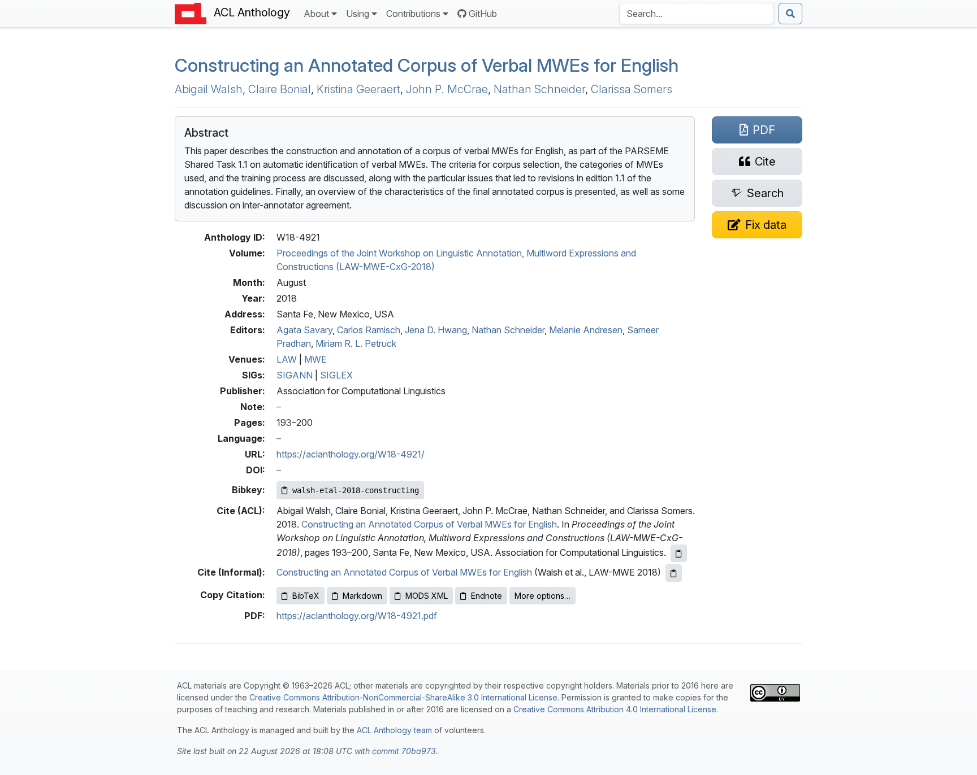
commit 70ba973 (404, 751)
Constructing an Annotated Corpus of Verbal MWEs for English (429, 524)
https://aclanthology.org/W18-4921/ (350, 454)
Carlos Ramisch (368, 330)
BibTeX (305, 595)
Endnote (486, 595)
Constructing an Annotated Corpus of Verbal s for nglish (426, 65)
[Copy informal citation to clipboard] (673, 573)
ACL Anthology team (394, 730)
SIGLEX (336, 375)
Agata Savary (304, 330)
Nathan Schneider (539, 89)
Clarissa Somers (631, 89)
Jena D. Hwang (436, 330)
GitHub (483, 13)
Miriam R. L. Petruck (355, 343)
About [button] (316, 13)
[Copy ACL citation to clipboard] (679, 553)
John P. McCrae (447, 89)
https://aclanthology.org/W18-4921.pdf (356, 615)
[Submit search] (790, 13)
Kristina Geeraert (358, 89)
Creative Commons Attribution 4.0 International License (614, 709)
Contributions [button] (413, 13)
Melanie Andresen (585, 330)
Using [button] (357, 13)
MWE (315, 359)
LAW (286, 359)
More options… (542, 595)
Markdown (362, 595)
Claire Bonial (279, 89)
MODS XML (426, 595)
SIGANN (294, 375)
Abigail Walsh (209, 89)
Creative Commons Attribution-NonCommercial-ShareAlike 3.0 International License (403, 697)
